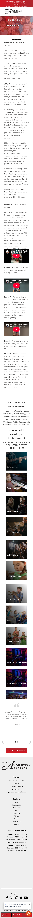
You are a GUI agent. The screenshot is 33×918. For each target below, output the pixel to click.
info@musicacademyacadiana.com (19, 6)
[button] (26, 10)
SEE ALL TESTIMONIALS (17, 750)
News (16, 810)
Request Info (16, 805)
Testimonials (16, 821)
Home (7, 20)
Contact (16, 819)
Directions (16, 808)
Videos (16, 816)
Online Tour (16, 813)
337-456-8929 (23, 1)
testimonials (17, 20)
